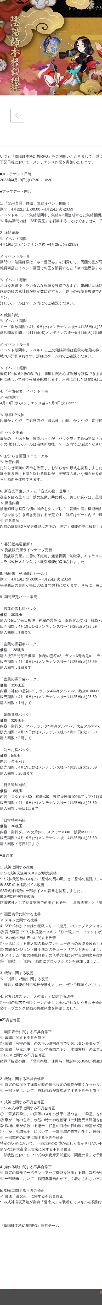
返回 (17, 115)
